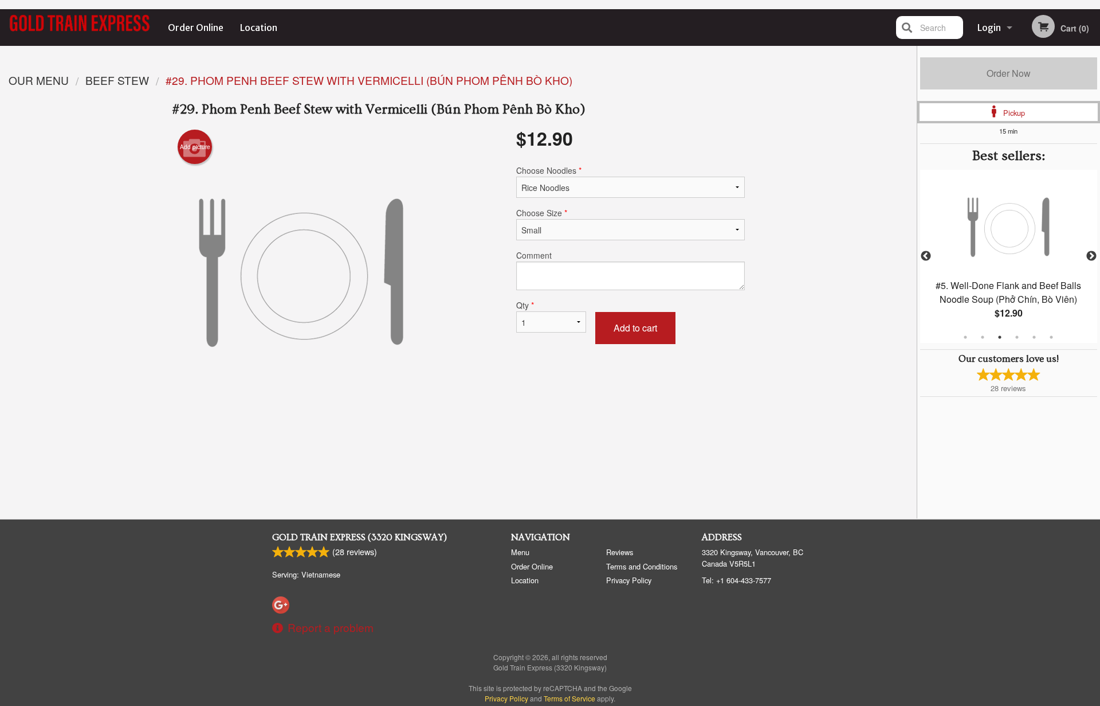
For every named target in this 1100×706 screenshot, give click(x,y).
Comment (534, 255)
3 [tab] (999, 337)
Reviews (619, 552)
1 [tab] (965, 337)
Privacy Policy (628, 580)
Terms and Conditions (641, 566)
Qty (525, 305)
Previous (926, 256)
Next (1091, 256)
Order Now (1009, 73)
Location (258, 27)
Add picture (195, 147)
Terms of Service (569, 698)
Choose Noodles (549, 170)
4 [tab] (1017, 337)
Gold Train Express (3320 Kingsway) (359, 537)
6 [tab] (1051, 337)
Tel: (736, 580)
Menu (520, 552)
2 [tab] (982, 337)
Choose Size (541, 213)
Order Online (195, 27)
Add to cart (635, 327)
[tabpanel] (1008, 256)
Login (989, 27)
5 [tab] (1034, 337)
